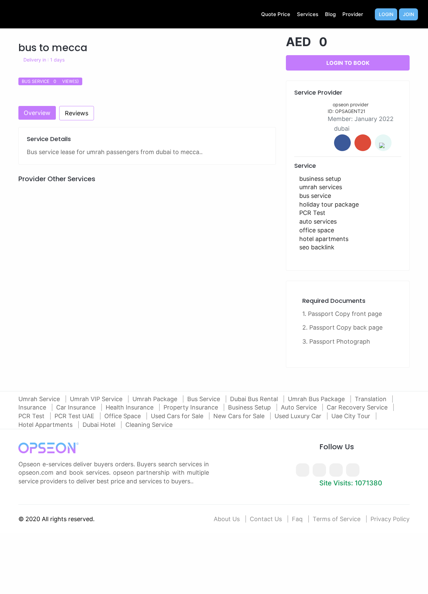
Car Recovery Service (358, 407)
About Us (227, 518)
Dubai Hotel (100, 424)
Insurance (33, 407)
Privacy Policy (390, 518)
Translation (371, 398)
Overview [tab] (37, 112)
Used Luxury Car (299, 416)
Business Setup (250, 407)
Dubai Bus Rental (255, 398)
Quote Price (275, 14)
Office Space (123, 416)
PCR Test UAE (75, 416)
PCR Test (32, 416)
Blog (330, 14)
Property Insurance (192, 407)
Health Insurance (130, 407)
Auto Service (299, 407)
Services (307, 14)
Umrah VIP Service (97, 398)
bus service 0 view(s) (50, 81)
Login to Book (347, 63)
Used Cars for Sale (178, 416)
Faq (297, 518)
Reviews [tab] (76, 113)
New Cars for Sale (239, 416)
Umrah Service (40, 398)
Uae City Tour (351, 416)
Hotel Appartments (46, 424)
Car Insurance (76, 407)
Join (408, 14)
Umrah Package (155, 398)
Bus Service (204, 398)
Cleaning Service (149, 424)
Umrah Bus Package (317, 398)
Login (386, 14)
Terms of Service (336, 518)
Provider (352, 14)
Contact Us (266, 518)
